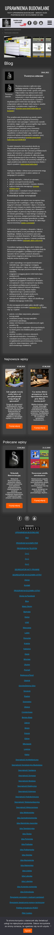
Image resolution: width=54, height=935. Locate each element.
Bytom (27, 728)
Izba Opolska (27, 855)
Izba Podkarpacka (27, 850)
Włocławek (27, 744)
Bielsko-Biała (27, 718)
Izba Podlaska (27, 844)
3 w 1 (27, 559)
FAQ (27, 538)
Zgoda (28, 931)
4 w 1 (27, 564)
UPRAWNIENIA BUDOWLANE (27, 532)
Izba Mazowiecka (27, 860)
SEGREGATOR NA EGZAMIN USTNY (27, 575)
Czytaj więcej (14, 426)
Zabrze (27, 723)
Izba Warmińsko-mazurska (27, 823)
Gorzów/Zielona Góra (27, 686)
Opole (27, 654)
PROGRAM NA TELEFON (27, 548)
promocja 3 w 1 (35, 307)
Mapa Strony (27, 606)
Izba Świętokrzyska (27, 829)
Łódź (27, 622)
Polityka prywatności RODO (27, 908)
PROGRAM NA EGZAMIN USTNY (27, 591)
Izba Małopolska (27, 865)
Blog (27, 601)
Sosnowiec (27, 702)
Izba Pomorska (27, 839)
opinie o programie (27, 223)
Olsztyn (27, 665)
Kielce (27, 617)
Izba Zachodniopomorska (27, 818)
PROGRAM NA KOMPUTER (27, 543)
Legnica (27, 749)
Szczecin (27, 691)
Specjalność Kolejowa (27, 791)
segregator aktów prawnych (32, 240)
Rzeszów (27, 638)
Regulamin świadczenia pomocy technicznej (27, 903)
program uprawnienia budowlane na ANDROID (23, 138)
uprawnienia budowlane (29, 164)
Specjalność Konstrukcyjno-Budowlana (27, 765)
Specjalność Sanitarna (27, 770)
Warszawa (27, 628)
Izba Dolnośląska (27, 892)
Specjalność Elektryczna (27, 786)
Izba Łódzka (27, 871)
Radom (27, 696)
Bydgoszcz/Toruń (27, 675)
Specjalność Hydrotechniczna (27, 797)
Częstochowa (27, 712)
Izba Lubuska (27, 876)
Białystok (27, 612)
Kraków (27, 644)
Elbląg (27, 739)
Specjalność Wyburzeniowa (27, 807)
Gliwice (27, 707)
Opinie (27, 580)
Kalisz (27, 755)
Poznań (27, 670)
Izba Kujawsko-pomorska (27, 887)
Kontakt (27, 585)
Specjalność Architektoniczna (27, 760)
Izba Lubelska (27, 881)
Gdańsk (27, 681)
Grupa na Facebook (27, 596)
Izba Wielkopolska (27, 813)
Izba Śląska (27, 834)
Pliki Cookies (27, 913)
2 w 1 (27, 554)
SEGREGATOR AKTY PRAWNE (27, 570)
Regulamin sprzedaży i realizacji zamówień (27, 897)
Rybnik (27, 733)
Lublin (27, 633)
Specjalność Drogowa (27, 776)
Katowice (27, 649)
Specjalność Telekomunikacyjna (27, 802)
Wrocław (27, 659)
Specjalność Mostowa (27, 781)
